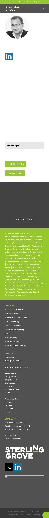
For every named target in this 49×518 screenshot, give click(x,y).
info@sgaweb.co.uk (12, 360)
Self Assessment (11, 313)
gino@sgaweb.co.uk (20, 48)
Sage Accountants (33, 270)
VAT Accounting (11, 337)
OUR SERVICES (15, 163)
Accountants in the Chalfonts (18, 246)
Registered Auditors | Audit (16, 317)
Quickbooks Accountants (15, 273)
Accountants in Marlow (24, 258)
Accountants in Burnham (33, 243)
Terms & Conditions (13, 439)
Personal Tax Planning (14, 309)
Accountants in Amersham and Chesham (21, 233)
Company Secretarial (13, 325)
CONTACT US (14, 173)
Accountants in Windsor (14, 270)
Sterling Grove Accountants (28, 511)
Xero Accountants (34, 273)
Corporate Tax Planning (14, 329)
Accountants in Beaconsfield (16, 237)
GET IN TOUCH (24, 219)
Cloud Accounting (30, 276)
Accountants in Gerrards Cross (29, 252)
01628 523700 (23, 2)
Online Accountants (13, 276)
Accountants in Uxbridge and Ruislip (27, 267)
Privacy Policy (10, 435)
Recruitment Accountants (27, 292)
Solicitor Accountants (25, 286)
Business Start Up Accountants (17, 280)
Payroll (7, 333)
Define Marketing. (33, 515)
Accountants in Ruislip (15, 264)
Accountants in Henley (14, 255)
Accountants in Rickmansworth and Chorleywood (24, 261)
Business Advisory (12, 342)
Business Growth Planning (15, 346)
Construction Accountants (15, 295)
